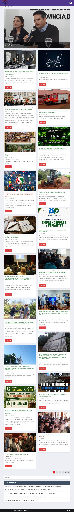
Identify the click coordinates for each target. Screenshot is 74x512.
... (62, 472)
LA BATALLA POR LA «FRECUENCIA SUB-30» (17, 454)
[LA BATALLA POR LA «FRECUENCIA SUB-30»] (20, 442)
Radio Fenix (13, 45)
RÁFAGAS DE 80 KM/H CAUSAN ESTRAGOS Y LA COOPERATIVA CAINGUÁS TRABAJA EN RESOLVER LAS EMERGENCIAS (19, 368)
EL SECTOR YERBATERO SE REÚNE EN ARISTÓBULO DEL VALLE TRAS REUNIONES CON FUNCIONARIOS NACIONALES (19, 412)
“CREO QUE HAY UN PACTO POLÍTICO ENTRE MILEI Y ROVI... (21, 44)
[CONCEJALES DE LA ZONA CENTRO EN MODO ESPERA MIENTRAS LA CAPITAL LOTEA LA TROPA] (54, 60)
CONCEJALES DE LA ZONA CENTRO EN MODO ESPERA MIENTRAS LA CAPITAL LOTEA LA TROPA (28, 489)
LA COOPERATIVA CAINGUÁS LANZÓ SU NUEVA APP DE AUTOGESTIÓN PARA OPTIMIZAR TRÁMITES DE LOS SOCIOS (53, 313)
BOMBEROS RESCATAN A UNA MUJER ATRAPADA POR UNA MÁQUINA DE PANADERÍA (25, 497)
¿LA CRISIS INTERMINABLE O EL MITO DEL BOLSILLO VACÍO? (19, 500)
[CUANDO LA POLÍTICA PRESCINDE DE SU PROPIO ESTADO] (54, 422)
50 (65, 472)
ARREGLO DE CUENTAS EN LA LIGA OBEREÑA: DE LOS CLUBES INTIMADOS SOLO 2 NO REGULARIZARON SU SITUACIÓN (19, 195)
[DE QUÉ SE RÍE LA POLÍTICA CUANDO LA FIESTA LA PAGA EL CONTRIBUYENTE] (20, 225)
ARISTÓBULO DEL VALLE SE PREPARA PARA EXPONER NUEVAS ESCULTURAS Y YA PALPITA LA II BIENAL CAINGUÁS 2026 (19, 73)
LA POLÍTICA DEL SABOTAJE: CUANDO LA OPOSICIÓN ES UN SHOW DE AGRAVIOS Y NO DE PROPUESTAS (30, 493)
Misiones (24, 45)
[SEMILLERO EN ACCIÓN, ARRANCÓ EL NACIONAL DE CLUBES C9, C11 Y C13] (54, 382)
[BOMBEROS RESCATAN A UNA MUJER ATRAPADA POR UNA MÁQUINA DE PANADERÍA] (54, 99)
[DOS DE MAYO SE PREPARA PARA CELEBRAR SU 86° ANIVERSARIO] (54, 218)
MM (19, 510)
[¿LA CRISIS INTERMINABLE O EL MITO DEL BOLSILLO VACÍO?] (20, 142)
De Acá (12, 76)
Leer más (8, 87)
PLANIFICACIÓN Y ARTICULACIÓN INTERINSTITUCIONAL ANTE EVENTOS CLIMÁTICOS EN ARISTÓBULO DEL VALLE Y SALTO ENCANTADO (19, 278)
